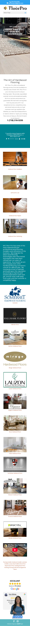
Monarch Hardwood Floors (15, 494)
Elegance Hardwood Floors (15, 410)
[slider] (22, 139)
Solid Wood (17, 567)
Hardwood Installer (17, 562)
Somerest (15, 303)
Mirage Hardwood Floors (15, 367)
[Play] (6, 139)
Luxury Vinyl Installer (14, 564)
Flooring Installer (7, 562)
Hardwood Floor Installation (15, 169)
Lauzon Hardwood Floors (15, 388)
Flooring (11, 567)
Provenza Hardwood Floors (15, 516)
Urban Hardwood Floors (15, 453)
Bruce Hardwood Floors (15, 432)
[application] (15, 139)
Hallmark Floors (15, 324)
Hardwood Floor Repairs (15, 215)
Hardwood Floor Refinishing (15, 236)
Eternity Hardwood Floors (15, 538)
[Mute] (19, 139)
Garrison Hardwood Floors (15, 346)
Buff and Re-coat (15, 192)
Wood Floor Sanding (14, 565)
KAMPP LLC (20, 624)
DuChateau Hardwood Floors (15, 473)
